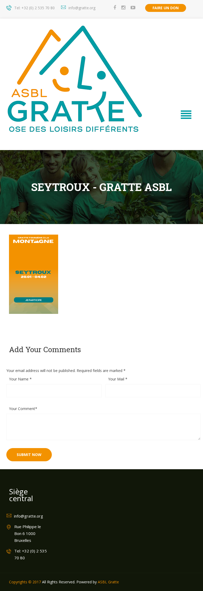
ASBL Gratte (108, 581)
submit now (29, 454)
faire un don (166, 7)
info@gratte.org (81, 7)
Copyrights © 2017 (25, 581)
